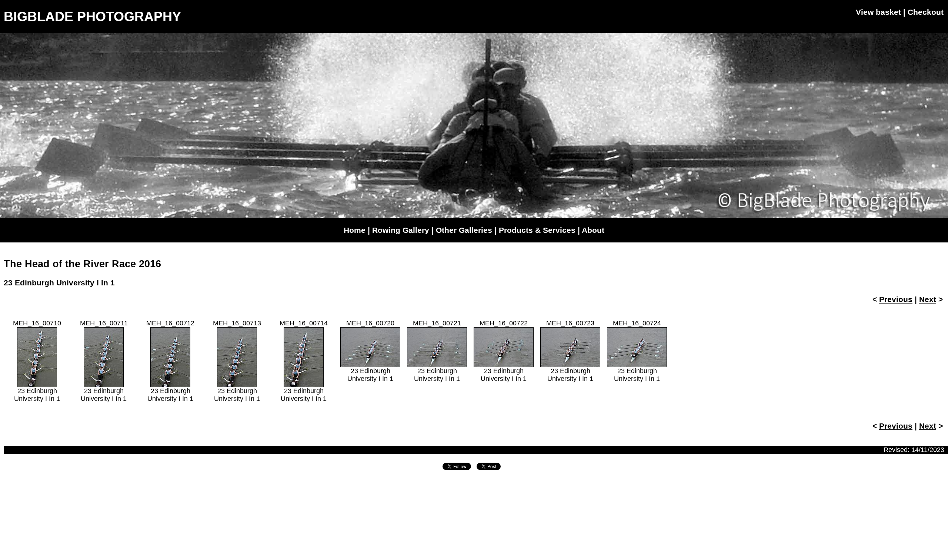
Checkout (926, 12)
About (593, 230)
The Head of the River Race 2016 (82, 263)
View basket (878, 12)
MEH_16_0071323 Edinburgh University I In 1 (237, 360)
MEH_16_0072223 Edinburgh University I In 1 (504, 350)
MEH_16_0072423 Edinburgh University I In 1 (637, 350)
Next (927, 299)
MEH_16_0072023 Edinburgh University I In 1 (370, 350)
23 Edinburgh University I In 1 (59, 282)
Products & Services (537, 230)
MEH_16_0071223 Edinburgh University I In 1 (170, 360)
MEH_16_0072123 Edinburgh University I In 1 (437, 350)
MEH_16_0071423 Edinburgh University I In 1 (304, 360)
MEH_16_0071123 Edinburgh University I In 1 (104, 360)
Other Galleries (464, 230)
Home (354, 230)
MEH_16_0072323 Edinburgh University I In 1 (570, 350)
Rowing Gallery (400, 230)
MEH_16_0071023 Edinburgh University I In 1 (37, 360)
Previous (895, 299)
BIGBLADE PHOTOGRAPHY (92, 16)
